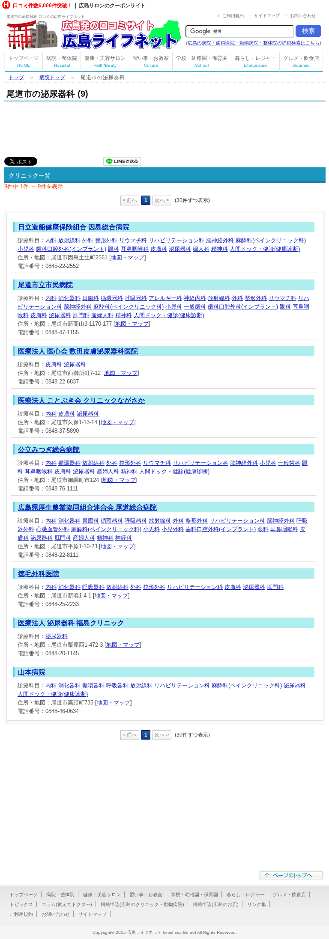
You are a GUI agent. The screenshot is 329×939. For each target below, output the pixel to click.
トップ (16, 77)
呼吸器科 (136, 298)
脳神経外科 (220, 240)
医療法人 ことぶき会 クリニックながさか (81, 400)
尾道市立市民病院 (45, 284)
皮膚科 (158, 249)
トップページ (23, 61)
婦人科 (201, 249)
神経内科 (195, 298)
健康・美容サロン (105, 61)
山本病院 (31, 672)
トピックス (21, 904)
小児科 (26, 249)
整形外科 (106, 240)
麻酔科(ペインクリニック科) (271, 240)
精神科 (219, 249)
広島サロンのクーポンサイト (112, 6)
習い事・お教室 (151, 61)
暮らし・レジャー (255, 61)
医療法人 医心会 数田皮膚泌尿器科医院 (78, 351)
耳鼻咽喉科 (135, 249)
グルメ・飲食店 (301, 61)
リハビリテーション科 (176, 240)
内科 (51, 240)
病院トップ (52, 77)
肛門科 (81, 315)
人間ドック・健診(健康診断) (265, 249)
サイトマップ (267, 15)
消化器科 (69, 298)
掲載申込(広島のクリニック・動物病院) (142, 904)
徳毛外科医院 (38, 573)
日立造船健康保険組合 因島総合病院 (73, 227)
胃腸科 (90, 298)
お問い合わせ (303, 15)
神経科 (123, 538)
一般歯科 (195, 306)
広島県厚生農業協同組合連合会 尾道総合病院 (87, 507)
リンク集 (256, 904)
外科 (87, 240)
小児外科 (173, 529)
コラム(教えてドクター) (67, 904)
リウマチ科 (133, 240)
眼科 (113, 249)
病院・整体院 (61, 61)
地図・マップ (127, 257)
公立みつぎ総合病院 (49, 449)
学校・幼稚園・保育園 (201, 61)
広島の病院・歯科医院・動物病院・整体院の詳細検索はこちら (254, 42)
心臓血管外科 (52, 529)
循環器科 (112, 298)
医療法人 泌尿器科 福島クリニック (71, 623)
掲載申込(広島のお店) (216, 904)
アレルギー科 (165, 298)
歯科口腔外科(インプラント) (71, 249)
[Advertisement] (104, 127)
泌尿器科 (180, 249)
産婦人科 (102, 315)
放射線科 (69, 240)
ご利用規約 (233, 15)
